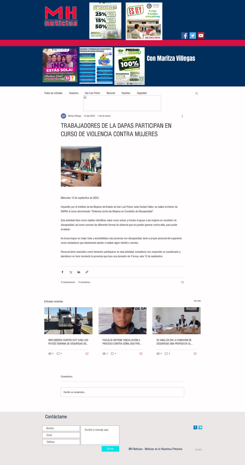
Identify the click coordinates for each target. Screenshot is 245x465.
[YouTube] (201, 35)
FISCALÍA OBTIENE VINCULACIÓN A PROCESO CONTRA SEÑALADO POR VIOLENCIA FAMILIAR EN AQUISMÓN (121, 341)
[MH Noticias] (184, 35)
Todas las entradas (53, 93)
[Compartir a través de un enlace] (86, 272)
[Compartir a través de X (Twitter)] (70, 272)
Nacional (111, 93)
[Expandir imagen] (81, 166)
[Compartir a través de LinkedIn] (78, 272)
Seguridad (141, 93)
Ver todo (197, 301)
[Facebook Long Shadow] (195, 427)
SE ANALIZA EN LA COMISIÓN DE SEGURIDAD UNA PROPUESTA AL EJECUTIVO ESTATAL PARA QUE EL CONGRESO (174, 341)
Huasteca (73, 93)
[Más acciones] (182, 116)
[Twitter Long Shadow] (200, 427)
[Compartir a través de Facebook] (62, 272)
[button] (196, 93)
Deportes (126, 93)
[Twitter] (193, 35)
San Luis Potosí (92, 93)
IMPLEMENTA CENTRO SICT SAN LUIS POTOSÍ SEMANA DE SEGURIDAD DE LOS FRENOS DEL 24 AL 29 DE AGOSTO (68, 341)
